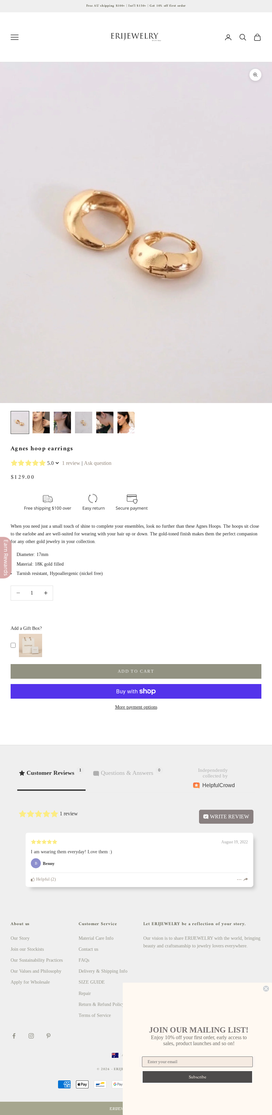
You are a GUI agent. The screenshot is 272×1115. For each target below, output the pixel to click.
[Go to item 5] (105, 422)
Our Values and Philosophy (36, 971)
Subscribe (197, 1077)
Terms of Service (95, 1015)
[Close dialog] (266, 988)
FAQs (84, 960)
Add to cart (136, 671)
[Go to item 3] (62, 422)
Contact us (88, 949)
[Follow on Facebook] (14, 1036)
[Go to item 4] (83, 422)
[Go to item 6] (126, 422)
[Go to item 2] (41, 422)
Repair (85, 993)
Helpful (42, 879)
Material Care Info (96, 938)
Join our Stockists (27, 949)
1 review (71, 463)
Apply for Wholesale (30, 982)
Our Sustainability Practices (37, 960)
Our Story (20, 938)
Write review (229, 816)
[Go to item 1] (20, 422)
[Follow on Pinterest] (48, 1036)
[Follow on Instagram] (31, 1036)
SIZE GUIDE (92, 982)
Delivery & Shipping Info (103, 971)
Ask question (97, 463)
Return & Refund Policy (101, 1004)
